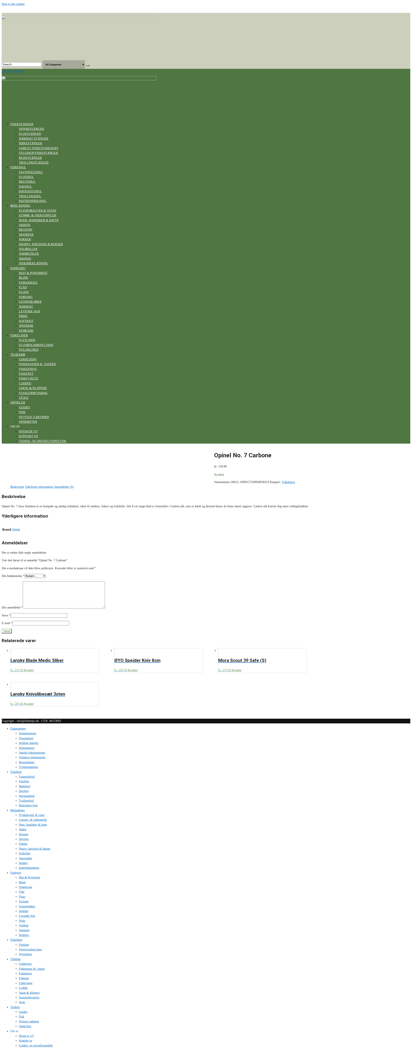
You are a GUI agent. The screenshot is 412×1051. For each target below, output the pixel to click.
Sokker (25, 239)
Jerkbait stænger (33, 138)
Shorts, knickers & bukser (41, 244)
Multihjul (27, 181)
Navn (6, 615)
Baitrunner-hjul (33, 201)
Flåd (23, 287)
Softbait (26, 321)
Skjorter (26, 234)
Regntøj (25, 229)
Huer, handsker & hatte (39, 220)
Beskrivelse (17, 486)
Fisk (22, 412)
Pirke (23, 316)
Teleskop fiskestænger (38, 153)
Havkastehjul (30, 191)
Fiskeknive (28, 369)
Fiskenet (26, 373)
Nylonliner (28, 349)
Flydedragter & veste (37, 210)
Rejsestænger (30, 158)
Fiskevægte (28, 378)
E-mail (7, 623)
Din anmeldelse (12, 607)
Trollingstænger (33, 162)
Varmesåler (29, 253)
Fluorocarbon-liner (36, 345)
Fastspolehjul (31, 172)
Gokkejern (27, 359)
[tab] (17, 487)
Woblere (26, 330)
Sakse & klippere (33, 388)
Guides (24, 407)
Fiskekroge (28, 282)
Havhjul (25, 186)
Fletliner (27, 340)
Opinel (16, 529)
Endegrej (18, 268)
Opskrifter (28, 421)
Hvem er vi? (28, 431)
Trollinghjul (30, 196)
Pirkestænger (30, 143)
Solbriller (28, 249)
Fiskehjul (18, 167)
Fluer (24, 292)
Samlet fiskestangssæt (38, 148)
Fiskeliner (19, 335)
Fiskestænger (21, 124)
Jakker (24, 225)
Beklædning (20, 205)
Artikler (17, 402)
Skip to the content (13, 4)
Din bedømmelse (13, 576)
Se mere (219, 474)
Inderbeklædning (33, 263)
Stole (24, 397)
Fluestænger (30, 134)
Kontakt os (28, 436)
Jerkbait (26, 306)
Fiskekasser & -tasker (37, 364)
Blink (23, 277)
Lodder (25, 383)
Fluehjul (26, 177)
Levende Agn (29, 311)
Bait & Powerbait (33, 273)
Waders (25, 258)
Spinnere (26, 325)
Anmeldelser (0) (64, 486)
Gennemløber (30, 301)
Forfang (26, 297)
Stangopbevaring (33, 393)
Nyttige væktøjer (34, 417)
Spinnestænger (31, 129)
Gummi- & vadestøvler (37, 215)
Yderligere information (39, 486)
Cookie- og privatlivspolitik (42, 441)
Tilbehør (17, 354)
